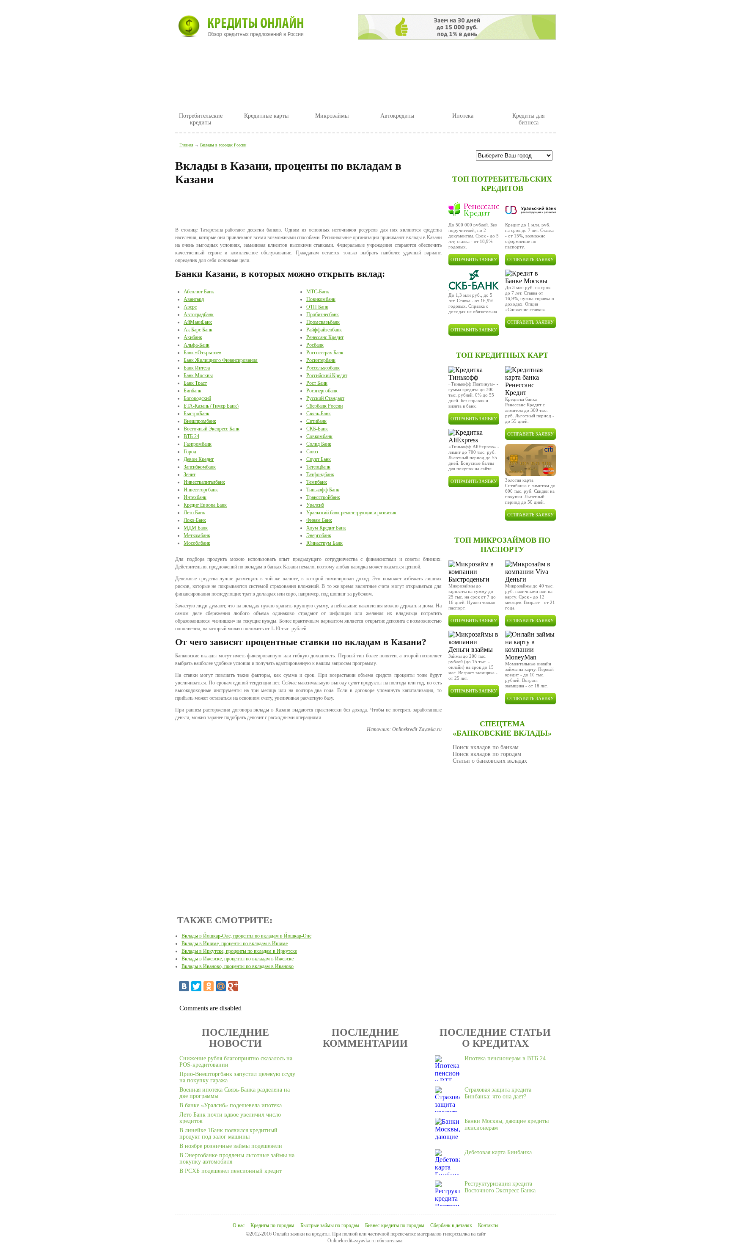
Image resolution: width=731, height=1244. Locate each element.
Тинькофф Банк (322, 490)
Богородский (197, 398)
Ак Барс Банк (198, 330)
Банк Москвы (198, 375)
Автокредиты (397, 116)
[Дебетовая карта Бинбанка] (447, 1162)
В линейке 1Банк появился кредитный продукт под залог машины (228, 1133)
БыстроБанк (196, 414)
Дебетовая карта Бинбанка (498, 1152)
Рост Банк (316, 383)
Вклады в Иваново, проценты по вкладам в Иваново (237, 966)
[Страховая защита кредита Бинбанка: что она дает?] (447, 1099)
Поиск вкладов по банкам (486, 747)
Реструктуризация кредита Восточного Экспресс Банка (500, 1187)
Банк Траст (195, 383)
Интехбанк (195, 497)
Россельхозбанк (323, 368)
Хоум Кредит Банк (326, 528)
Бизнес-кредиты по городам (394, 1225)
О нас (239, 1225)
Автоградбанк (199, 314)
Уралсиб (315, 505)
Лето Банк (194, 513)
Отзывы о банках (411, 57)
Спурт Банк (318, 459)
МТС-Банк (317, 292)
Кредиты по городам (272, 1225)
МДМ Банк (196, 528)
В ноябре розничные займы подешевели (230, 1146)
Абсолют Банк (199, 292)
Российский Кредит (326, 375)
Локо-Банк (195, 520)
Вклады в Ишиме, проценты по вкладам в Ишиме (234, 943)
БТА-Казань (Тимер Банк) (211, 406)
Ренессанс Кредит (325, 337)
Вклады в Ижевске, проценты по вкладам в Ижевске (237, 959)
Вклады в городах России (223, 145)
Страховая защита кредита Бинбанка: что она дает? (497, 1093)
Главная (198, 57)
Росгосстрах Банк (325, 353)
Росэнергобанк (322, 391)
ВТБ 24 (191, 436)
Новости (246, 57)
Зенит (189, 474)
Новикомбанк (320, 299)
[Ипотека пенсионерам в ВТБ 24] (447, 1068)
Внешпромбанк (200, 421)
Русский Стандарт (325, 398)
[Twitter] (196, 986)
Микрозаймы (332, 116)
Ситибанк (316, 421)
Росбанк (315, 345)
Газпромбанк (198, 444)
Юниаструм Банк (324, 543)
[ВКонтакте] (184, 986)
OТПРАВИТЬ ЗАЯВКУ (530, 433)
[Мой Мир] (221, 986)
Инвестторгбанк (201, 490)
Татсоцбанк (318, 467)
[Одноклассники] (208, 986)
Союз (312, 452)
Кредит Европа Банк (205, 505)
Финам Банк (319, 520)
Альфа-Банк (196, 345)
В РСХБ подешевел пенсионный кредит (230, 1171)
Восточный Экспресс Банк (211, 429)
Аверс (190, 307)
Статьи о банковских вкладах (490, 761)
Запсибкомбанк (200, 467)
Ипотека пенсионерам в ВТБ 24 (505, 1058)
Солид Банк (318, 444)
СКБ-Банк (317, 429)
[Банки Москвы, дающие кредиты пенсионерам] (447, 1130)
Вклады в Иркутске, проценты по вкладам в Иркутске (239, 951)
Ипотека (462, 116)
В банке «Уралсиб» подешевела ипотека (230, 1105)
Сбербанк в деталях (451, 1225)
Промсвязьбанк (323, 322)
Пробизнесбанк (322, 314)
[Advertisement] (308, 207)
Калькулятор (478, 57)
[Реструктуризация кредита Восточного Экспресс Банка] (447, 1193)
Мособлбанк (197, 543)
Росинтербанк (320, 360)
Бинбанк (192, 391)
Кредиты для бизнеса (528, 119)
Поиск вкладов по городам (487, 754)
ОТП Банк (317, 307)
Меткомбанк (197, 535)
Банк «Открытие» (202, 353)
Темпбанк (316, 482)
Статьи (294, 57)
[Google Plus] (233, 986)
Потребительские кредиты (201, 119)
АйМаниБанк (198, 322)
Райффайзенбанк (324, 330)
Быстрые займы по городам (329, 1225)
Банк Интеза (197, 368)
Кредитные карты (266, 116)
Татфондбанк (320, 474)
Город (190, 452)
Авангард (194, 299)
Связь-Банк (318, 414)
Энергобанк (318, 535)
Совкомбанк (319, 436)
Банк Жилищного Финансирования (221, 360)
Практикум (345, 57)
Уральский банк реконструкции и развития (351, 513)
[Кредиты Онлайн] (239, 27)
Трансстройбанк (323, 497)
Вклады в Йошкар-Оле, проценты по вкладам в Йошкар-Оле (246, 936)
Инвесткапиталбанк (204, 482)
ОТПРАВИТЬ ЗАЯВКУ (474, 259)
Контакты (488, 1225)
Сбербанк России (324, 406)
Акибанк (193, 337)
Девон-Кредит (199, 459)
